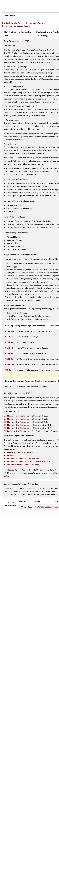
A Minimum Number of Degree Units (22, 458)
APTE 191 (9, 331)
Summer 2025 (23, 41)
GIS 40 (8, 370)
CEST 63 (9, 342)
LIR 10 (8, 386)
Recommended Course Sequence (17, 26)
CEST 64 (9, 348)
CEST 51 (9, 337)
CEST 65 (9, 353)
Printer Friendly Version (13, 23)
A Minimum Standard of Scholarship (22, 464)
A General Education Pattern (19, 452)
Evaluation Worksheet (36, 23)
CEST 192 (9, 364)
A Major (10, 455)
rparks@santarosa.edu (43, 507)
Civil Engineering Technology (17, 416)
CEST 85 (9, 359)
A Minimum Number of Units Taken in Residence (28, 461)
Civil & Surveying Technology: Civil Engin (22, 431)
